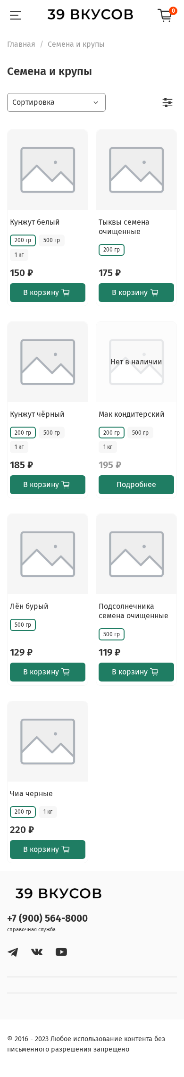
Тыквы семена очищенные (124, 227)
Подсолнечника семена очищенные (133, 611)
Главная (21, 44)
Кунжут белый (35, 222)
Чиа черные (31, 793)
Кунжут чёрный (37, 414)
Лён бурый (29, 606)
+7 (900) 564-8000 (47, 919)
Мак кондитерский (132, 414)
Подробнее (136, 484)
